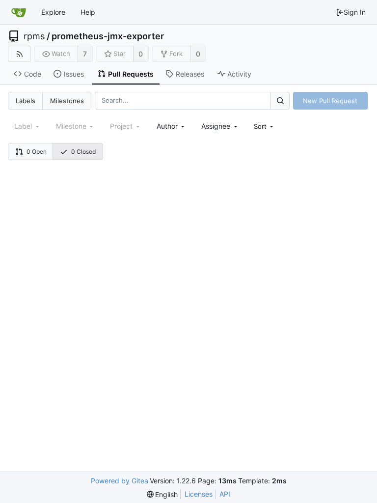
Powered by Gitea (119, 480)
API (224, 494)
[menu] (264, 126)
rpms (34, 36)
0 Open (37, 151)
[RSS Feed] (19, 54)
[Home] (18, 12)
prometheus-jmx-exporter (108, 36)
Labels (25, 101)
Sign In (355, 12)
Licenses (199, 494)
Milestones (67, 101)
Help (88, 12)
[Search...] (279, 100)
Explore (53, 12)
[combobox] (171, 126)
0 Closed (83, 151)
